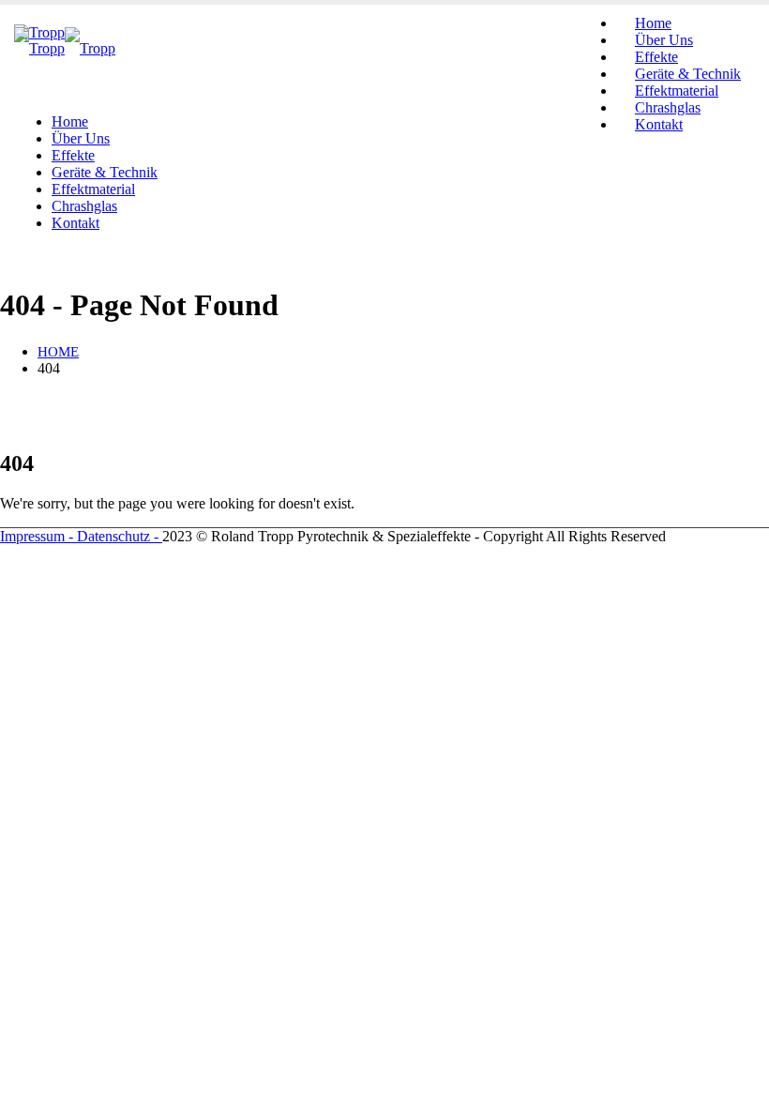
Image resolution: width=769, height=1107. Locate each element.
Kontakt (659, 124)
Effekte (73, 155)
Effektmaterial (93, 189)
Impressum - (38, 536)
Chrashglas (84, 206)
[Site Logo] (64, 48)
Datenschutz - (119, 536)
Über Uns (81, 138)
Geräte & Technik (105, 172)
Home (70, 121)
